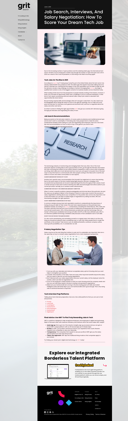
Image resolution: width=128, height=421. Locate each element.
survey (92, 88)
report (55, 83)
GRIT (76, 109)
